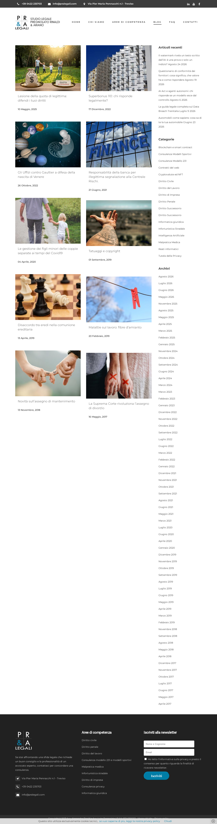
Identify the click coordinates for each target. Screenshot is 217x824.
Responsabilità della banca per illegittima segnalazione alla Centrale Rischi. (117, 177)
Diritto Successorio (170, 208)
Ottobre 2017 (166, 676)
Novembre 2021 (168, 480)
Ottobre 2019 (166, 568)
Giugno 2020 (166, 534)
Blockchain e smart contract (175, 147)
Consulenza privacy (93, 786)
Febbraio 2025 (167, 337)
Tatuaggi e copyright (104, 251)
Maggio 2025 (166, 317)
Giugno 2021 (166, 507)
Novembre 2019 (168, 561)
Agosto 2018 (166, 642)
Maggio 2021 (166, 513)
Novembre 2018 (168, 629)
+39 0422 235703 (32, 3)
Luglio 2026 (165, 283)
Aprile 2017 (165, 703)
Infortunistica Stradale (172, 228)
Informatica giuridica (171, 221)
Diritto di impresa (92, 779)
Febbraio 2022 (167, 459)
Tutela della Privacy (170, 255)
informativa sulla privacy (174, 759)
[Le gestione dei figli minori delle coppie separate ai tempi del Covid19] (48, 221)
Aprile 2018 (165, 656)
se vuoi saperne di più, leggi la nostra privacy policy (129, 821)
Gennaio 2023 (167, 405)
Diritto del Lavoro (169, 188)
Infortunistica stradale (95, 773)
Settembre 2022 (168, 432)
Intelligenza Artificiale (171, 235)
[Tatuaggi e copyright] (119, 223)
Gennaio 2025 (167, 344)
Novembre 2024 (168, 351)
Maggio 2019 (166, 602)
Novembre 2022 (168, 418)
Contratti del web (169, 167)
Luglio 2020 (165, 527)
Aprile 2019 (165, 608)
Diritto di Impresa (169, 194)
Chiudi (168, 821)
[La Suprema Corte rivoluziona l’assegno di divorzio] (119, 376)
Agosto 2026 (166, 276)
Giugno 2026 (166, 290)
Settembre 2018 (168, 635)
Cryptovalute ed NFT (171, 174)
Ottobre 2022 (166, 425)
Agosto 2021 (166, 500)
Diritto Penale (167, 201)
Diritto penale (90, 746)
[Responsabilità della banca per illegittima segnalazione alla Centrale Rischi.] (119, 144)
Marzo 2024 (165, 385)
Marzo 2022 (165, 452)
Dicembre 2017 (167, 663)
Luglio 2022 (165, 439)
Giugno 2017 (166, 690)
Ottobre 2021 (166, 486)
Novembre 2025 (168, 303)
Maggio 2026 (166, 296)
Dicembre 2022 (168, 412)
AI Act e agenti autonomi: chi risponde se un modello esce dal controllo (177, 95)
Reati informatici (169, 249)
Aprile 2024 (165, 378)
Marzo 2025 (165, 330)
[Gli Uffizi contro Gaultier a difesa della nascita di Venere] (48, 144)
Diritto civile (89, 740)
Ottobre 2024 (166, 357)
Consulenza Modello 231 (172, 160)
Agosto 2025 (166, 310)
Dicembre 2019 (167, 554)
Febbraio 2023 (167, 398)
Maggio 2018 (166, 649)
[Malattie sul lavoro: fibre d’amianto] (119, 299)
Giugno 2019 (166, 595)
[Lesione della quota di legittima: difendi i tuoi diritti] (48, 68)
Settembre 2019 (168, 574)
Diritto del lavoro (92, 753)
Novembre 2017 (168, 669)
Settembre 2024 (168, 364)
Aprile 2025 (165, 324)
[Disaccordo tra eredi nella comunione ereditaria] (48, 297)
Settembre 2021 (168, 493)
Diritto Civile (166, 181)
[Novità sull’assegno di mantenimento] (48, 373)
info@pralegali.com (65, 3)
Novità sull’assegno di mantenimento (46, 401)
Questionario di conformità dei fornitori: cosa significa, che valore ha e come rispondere (179, 75)
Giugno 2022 (166, 446)
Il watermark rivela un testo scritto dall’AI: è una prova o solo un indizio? (179, 60)
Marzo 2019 (165, 615)
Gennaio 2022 (167, 466)
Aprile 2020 (165, 541)
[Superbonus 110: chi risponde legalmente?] (119, 68)
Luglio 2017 (165, 683)
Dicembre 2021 (167, 473)
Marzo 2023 (165, 391)
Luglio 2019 (165, 588)
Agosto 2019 (166, 581)
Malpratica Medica (169, 242)
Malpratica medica (93, 766)
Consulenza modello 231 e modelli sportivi (106, 760)
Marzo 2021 (165, 520)
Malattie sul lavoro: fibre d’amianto (115, 327)
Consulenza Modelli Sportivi (175, 154)
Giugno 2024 (166, 371)
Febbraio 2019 (167, 622)
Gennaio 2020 (167, 547)
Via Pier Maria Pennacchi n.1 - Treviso (110, 3)
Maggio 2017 (166, 697)
